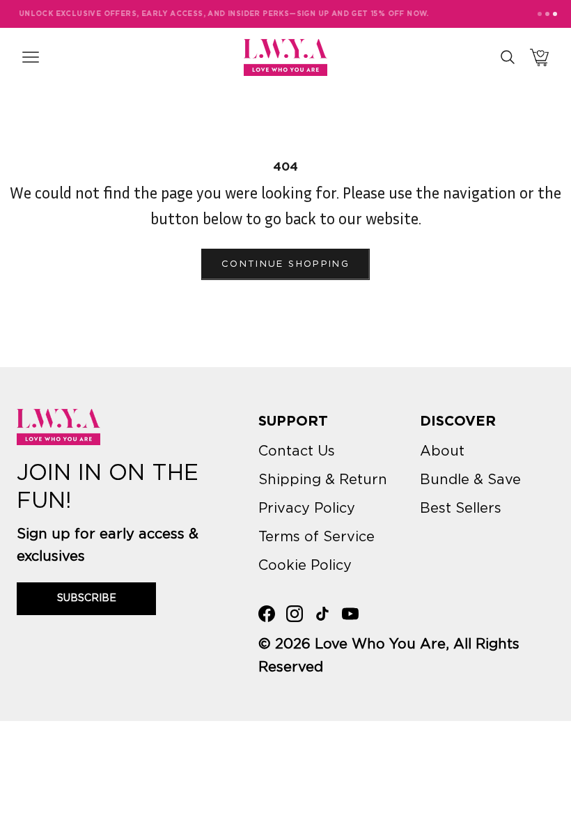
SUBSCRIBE (86, 598)
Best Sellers (460, 508)
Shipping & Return (322, 480)
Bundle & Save (470, 480)
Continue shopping (285, 264)
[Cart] (539, 57)
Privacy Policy (306, 508)
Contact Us (296, 451)
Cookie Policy (305, 566)
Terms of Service (316, 537)
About (442, 451)
